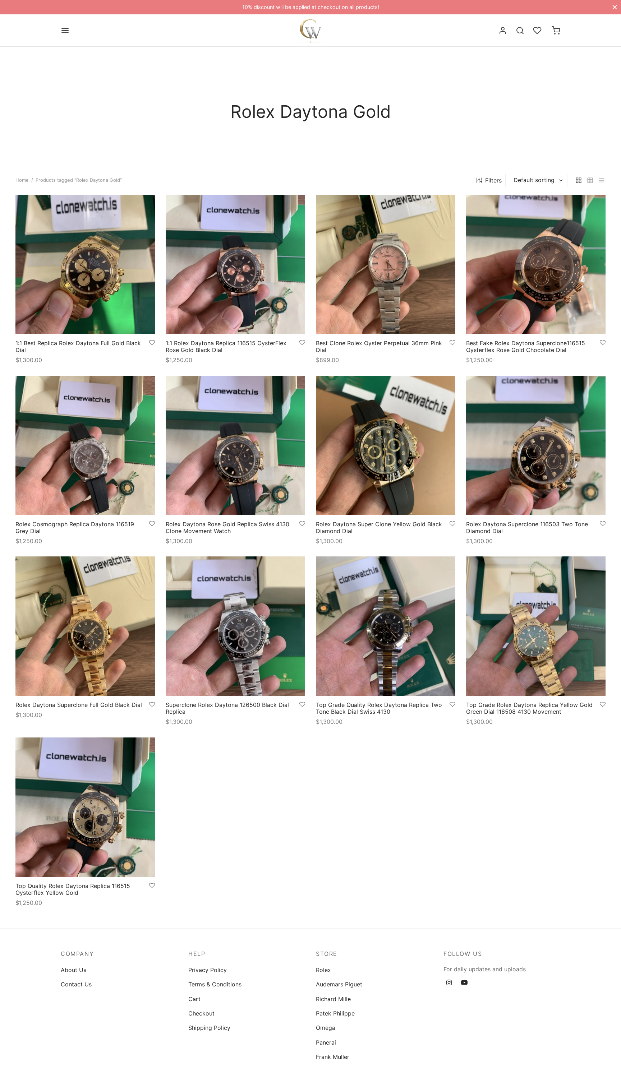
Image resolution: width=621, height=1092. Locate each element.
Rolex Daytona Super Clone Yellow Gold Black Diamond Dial (379, 527)
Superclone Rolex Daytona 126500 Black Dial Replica (227, 708)
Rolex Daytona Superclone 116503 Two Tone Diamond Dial (527, 527)
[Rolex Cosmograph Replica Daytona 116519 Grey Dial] (85, 445)
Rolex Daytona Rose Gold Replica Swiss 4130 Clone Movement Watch (227, 527)
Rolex (323, 969)
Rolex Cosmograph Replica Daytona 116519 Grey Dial (74, 527)
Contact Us (76, 984)
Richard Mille (333, 999)
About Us (73, 969)
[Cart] (556, 30)
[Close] (614, 7)
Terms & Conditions (215, 984)
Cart (194, 999)
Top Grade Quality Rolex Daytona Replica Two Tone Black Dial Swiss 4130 (379, 708)
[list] (602, 180)
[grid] (579, 180)
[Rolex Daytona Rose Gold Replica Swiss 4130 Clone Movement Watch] (235, 445)
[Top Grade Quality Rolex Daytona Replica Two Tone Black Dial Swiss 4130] (385, 626)
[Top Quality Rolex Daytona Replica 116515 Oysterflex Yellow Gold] (85, 807)
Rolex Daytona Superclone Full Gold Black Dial (78, 704)
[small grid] (590, 180)
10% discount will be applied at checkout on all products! (310, 7)
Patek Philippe (335, 1013)
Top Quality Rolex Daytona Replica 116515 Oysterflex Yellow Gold (72, 889)
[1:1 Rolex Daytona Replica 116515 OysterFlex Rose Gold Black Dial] (235, 264)
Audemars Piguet (339, 984)
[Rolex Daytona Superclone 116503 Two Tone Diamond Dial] (536, 445)
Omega (325, 1027)
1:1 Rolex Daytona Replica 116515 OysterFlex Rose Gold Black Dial (226, 346)
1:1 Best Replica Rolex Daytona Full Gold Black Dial (78, 346)
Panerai (326, 1042)
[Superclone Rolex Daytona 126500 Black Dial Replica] (235, 626)
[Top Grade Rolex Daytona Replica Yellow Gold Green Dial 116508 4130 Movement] (536, 626)
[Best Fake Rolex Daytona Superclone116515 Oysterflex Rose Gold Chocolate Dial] (536, 264)
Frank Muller (332, 1056)
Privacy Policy (207, 969)
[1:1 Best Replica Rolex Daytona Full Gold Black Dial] (85, 264)
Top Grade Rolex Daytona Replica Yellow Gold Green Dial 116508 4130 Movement (529, 708)
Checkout (201, 1013)
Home (22, 180)
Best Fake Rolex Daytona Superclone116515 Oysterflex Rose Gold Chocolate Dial (525, 346)
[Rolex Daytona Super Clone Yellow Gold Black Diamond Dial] (385, 445)
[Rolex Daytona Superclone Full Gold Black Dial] (85, 626)
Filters (493, 180)
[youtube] (464, 983)
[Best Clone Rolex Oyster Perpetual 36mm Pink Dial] (385, 264)
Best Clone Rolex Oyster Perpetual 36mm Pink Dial (379, 346)
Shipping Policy (209, 1027)
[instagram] (449, 983)
